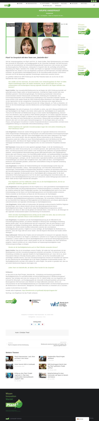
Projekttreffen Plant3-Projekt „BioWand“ (56, 357)
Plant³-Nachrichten (13, 26)
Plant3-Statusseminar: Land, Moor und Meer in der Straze (24, 357)
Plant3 (44, 316)
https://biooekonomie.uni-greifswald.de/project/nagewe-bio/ (39, 290)
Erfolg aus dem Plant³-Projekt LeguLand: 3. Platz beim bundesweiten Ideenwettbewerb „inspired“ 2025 (23, 376)
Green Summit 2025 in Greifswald (24, 364)
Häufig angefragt (39, 316)
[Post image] (9, 358)
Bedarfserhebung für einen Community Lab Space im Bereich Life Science (58, 375)
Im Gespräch (11, 24)
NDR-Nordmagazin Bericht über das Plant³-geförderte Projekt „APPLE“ (57, 366)
